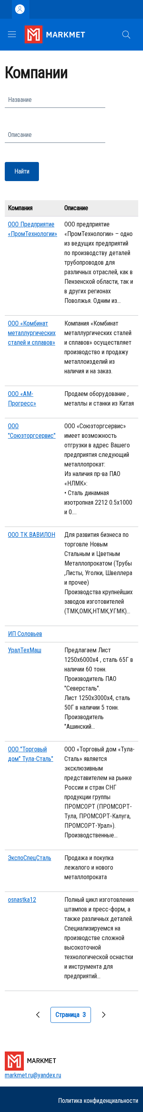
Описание (20, 135)
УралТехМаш (24, 650)
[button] (126, 34)
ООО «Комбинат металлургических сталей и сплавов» (32, 333)
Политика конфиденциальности (98, 1100)
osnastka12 (22, 899)
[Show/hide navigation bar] (12, 34)
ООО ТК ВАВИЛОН (31, 534)
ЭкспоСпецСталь (29, 858)
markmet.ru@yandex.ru (33, 1075)
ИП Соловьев (25, 634)
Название (20, 99)
